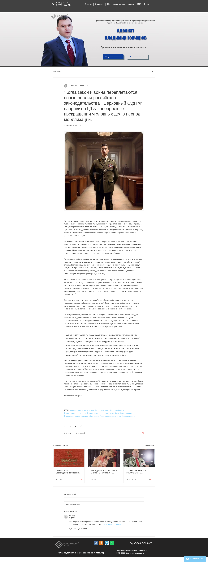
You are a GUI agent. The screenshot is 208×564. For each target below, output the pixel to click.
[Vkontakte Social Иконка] (96, 543)
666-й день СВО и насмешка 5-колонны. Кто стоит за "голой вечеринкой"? (104, 471)
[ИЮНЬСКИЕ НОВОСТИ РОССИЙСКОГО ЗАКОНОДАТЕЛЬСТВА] (139, 458)
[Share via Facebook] (65, 426)
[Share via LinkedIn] (76, 426)
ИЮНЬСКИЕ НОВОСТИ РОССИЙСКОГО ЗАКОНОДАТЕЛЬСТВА (136, 471)
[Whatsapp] (112, 543)
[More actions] (142, 86)
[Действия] (142, 516)
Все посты (57, 71)
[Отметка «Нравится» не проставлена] (70, 528)
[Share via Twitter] (70, 426)
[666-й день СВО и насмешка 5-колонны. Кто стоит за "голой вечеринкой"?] (104, 458)
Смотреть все (150, 445)
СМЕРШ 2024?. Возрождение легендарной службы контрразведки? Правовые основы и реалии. (69, 471)
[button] (116, 4)
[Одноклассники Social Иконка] (101, 543)
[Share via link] (81, 426)
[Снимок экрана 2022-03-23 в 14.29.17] (107, 543)
